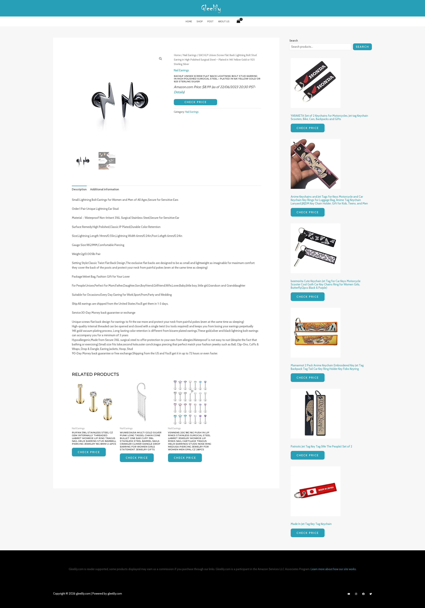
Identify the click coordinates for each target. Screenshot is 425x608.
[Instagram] (356, 594)
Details (178, 92)
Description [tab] (79, 189)
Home (189, 21)
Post (210, 21)
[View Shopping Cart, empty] (238, 21)
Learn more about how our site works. (333, 569)
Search (362, 46)
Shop (200, 21)
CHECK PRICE (195, 102)
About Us (223, 21)
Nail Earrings (190, 55)
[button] (161, 59)
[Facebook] (363, 594)
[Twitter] (371, 594)
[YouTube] (349, 594)
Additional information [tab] (104, 189)
